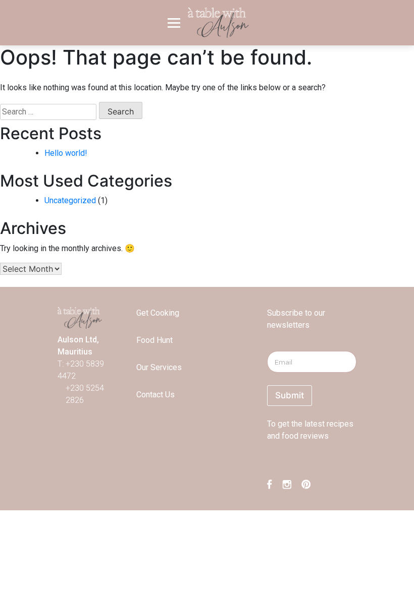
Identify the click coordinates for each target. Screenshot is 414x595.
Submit (289, 395)
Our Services (159, 367)
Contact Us (155, 394)
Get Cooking (157, 313)
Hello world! (65, 153)
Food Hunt (154, 340)
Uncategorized (70, 200)
